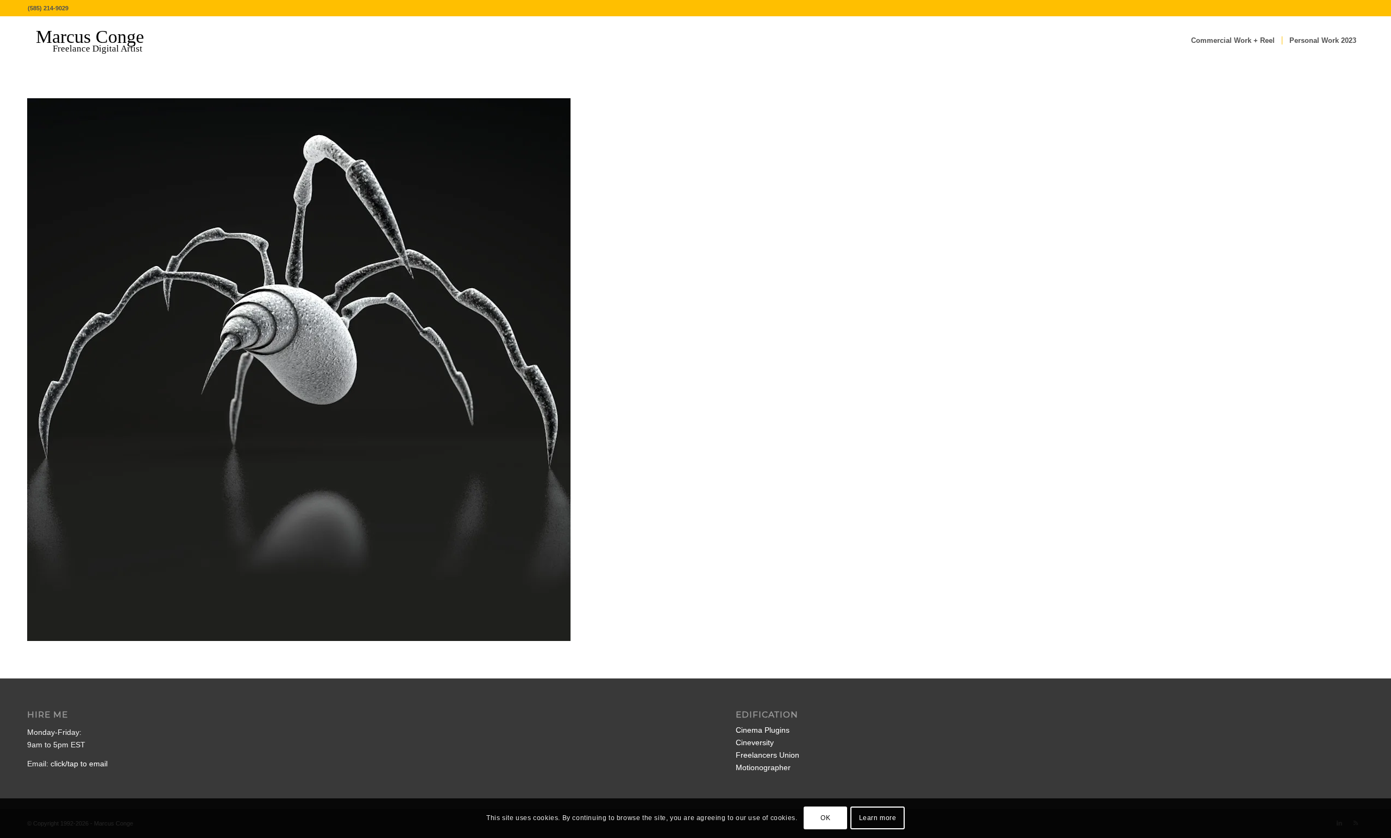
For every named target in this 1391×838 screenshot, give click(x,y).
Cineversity (755, 742)
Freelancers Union (767, 755)
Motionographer (763, 767)
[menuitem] (1233, 40)
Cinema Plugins (763, 730)
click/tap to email (79, 763)
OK (825, 818)
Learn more (878, 818)
